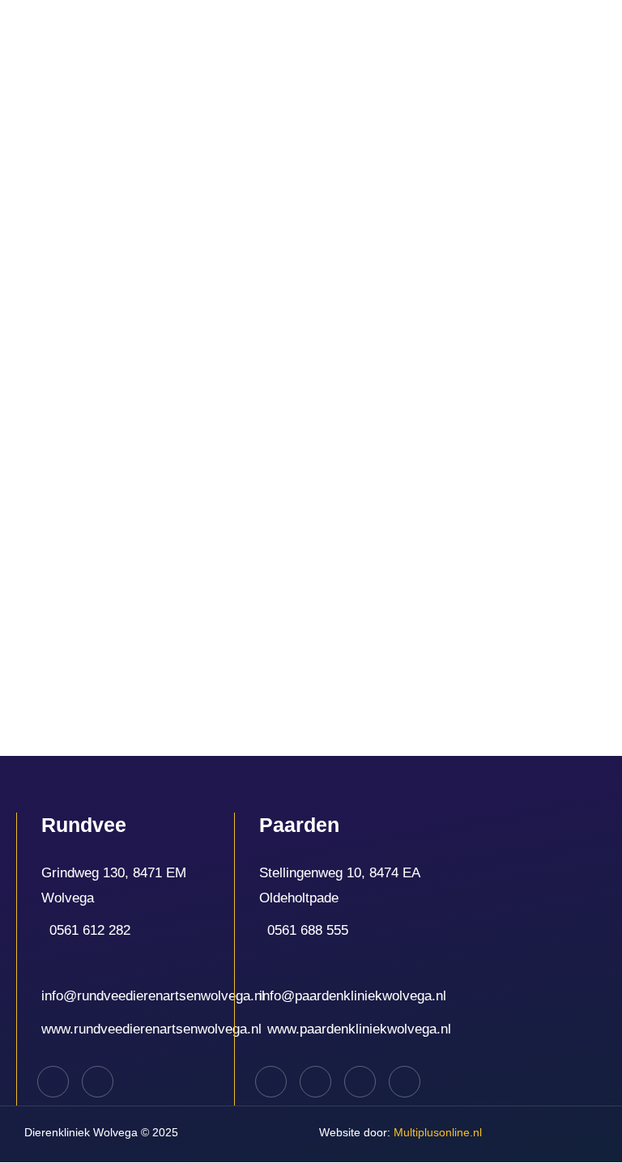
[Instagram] (97, 1081)
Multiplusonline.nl (400, 1132)
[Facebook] (53, 1081)
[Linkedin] (315, 1081)
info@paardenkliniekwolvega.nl (352, 996)
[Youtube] (404, 1081)
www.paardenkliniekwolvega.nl (359, 1029)
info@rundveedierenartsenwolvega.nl (153, 996)
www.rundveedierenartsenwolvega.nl (151, 1029)
